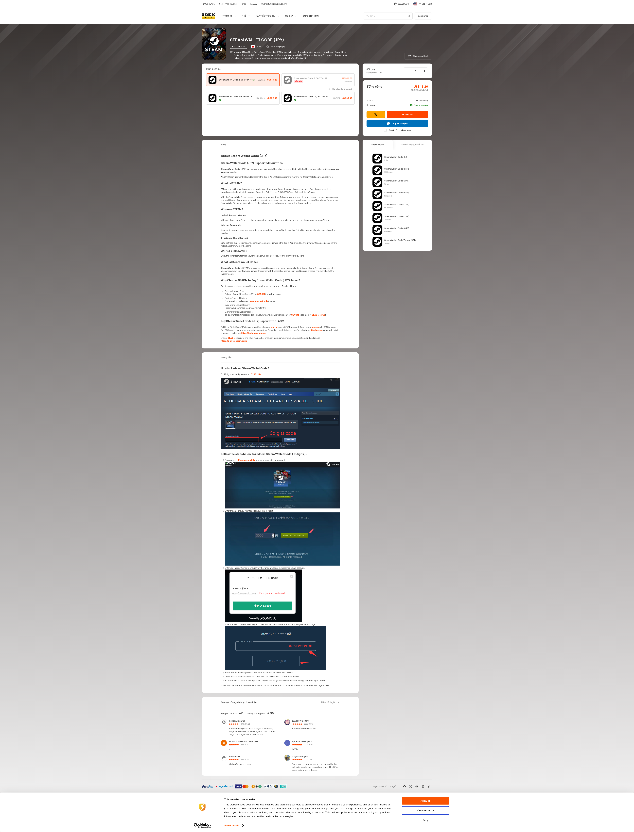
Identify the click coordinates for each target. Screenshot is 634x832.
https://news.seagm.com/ (234, 341)
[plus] (424, 70)
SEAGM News (318, 314)
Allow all (425, 800)
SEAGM (261, 294)
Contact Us (316, 330)
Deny (425, 820)
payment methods (259, 301)
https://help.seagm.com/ (253, 333)
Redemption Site (246, 460)
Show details (231, 825)
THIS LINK (256, 374)
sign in (274, 327)
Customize (423, 810)
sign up (315, 327)
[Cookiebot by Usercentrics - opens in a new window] (202, 825)
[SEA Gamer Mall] (208, 16)
